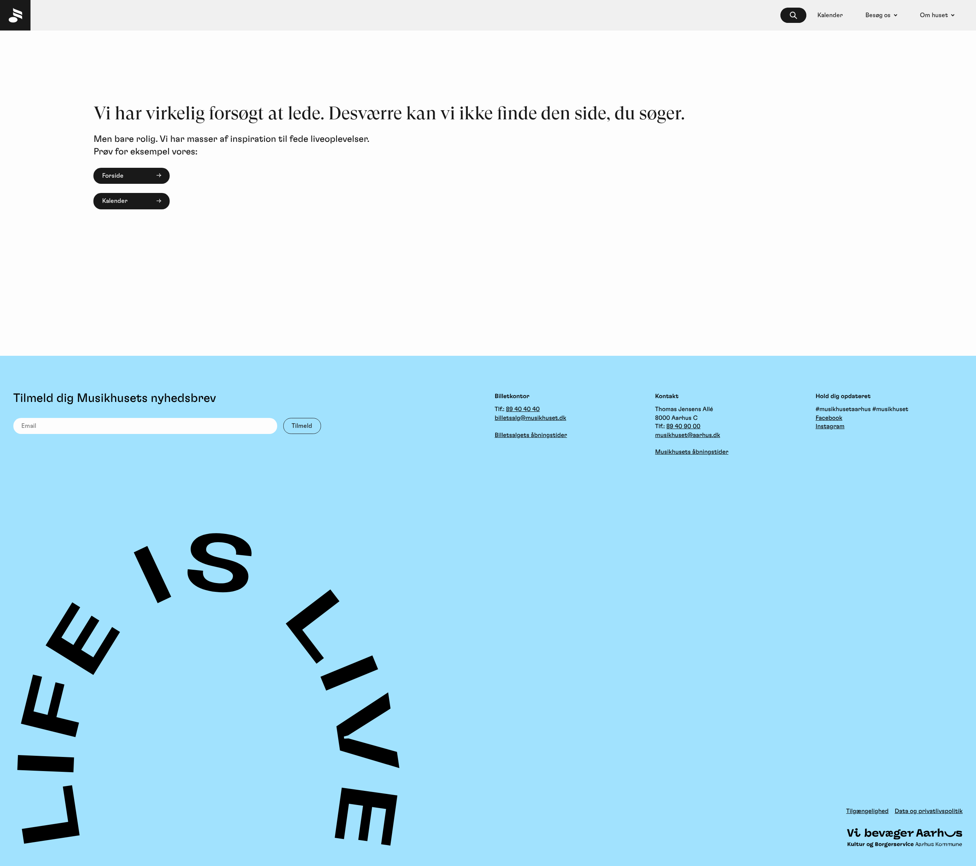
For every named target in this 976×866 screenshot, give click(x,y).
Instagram (829, 427)
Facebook (828, 418)
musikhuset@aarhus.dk (687, 435)
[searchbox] (793, 15)
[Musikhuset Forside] (15, 15)
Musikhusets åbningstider (691, 452)
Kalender (115, 201)
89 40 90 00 (683, 427)
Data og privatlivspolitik (929, 811)
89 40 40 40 (523, 409)
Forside (113, 176)
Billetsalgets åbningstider (531, 435)
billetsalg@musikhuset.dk (531, 418)
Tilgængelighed (867, 811)
